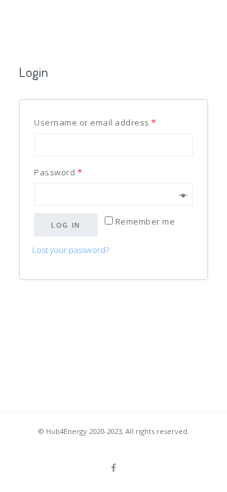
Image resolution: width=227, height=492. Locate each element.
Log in (66, 225)
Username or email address (95, 122)
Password (58, 172)
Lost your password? (70, 249)
